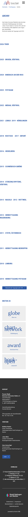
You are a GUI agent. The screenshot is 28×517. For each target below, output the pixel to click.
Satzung (12, 473)
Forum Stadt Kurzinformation (12, 471)
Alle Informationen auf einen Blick (13, 479)
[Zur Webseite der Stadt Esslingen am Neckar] (14, 495)
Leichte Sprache (19, 504)
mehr (5, 456)
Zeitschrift (14, 365)
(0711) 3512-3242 (9, 403)
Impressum (18, 501)
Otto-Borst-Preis (14, 349)
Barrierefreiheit (9, 504)
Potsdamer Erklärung (12, 475)
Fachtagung (12, 7)
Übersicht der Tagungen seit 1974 (14, 288)
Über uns (14, 317)
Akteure (12, 477)
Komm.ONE (17, 511)
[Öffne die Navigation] (23, 2)
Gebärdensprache (14, 506)
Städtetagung (14, 333)
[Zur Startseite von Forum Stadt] (11, 2)
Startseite (4, 7)
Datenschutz (9, 501)
